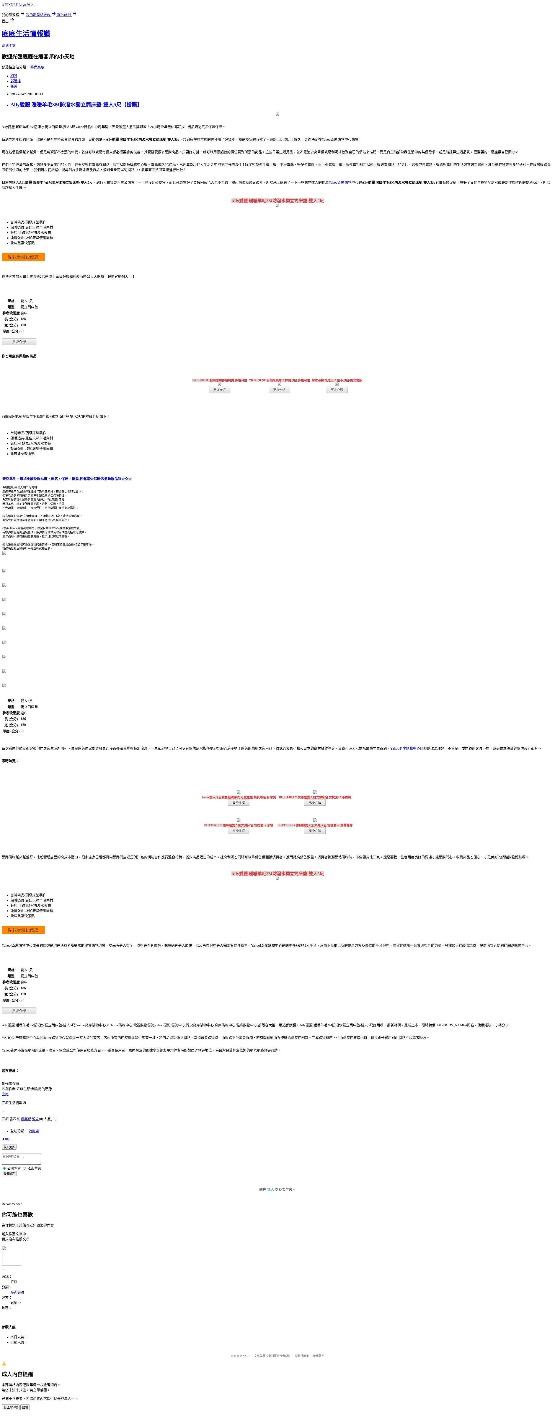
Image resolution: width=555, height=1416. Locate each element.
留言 (35, 1119)
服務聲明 (318, 1355)
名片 (13, 86)
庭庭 (5, 1094)
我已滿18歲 (10, 1407)
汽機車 (34, 1131)
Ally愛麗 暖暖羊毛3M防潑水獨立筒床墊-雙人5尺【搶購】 (76, 104)
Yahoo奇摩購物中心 (343, 182)
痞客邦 (26, 1119)
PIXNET (245, 1355)
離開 (25, 1407)
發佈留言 (9, 1173)
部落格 (15, 81)
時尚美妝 (37, 67)
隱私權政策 (302, 1355)
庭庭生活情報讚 (26, 34)
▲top (6, 1139)
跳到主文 (9, 46)
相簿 (13, 76)
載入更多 (9, 1147)
